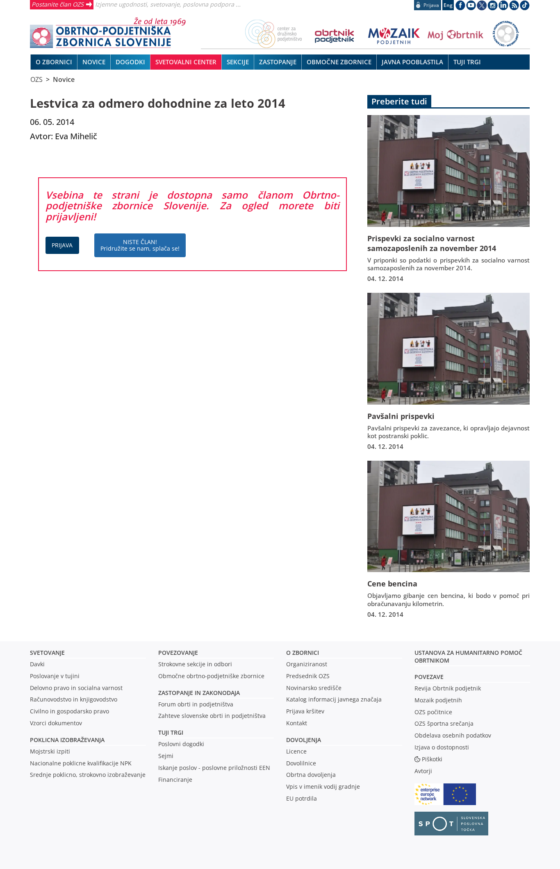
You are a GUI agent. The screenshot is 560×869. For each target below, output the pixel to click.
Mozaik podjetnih (438, 700)
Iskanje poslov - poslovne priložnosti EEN (214, 768)
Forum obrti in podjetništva (195, 704)
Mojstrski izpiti (50, 751)
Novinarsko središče (313, 688)
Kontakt (296, 723)
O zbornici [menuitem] (54, 62)
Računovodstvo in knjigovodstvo (73, 699)
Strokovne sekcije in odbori (195, 664)
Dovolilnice (301, 763)
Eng (448, 5)
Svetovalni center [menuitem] (185, 62)
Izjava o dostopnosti (441, 747)
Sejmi (165, 756)
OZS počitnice (433, 712)
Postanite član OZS (58, 4)
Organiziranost (306, 664)
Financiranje (175, 779)
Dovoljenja (303, 740)
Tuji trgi (170, 732)
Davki (37, 664)
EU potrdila (301, 798)
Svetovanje (47, 652)
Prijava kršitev (305, 711)
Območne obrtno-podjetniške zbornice (211, 676)
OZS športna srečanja (443, 723)
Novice (64, 79)
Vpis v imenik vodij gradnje (323, 786)
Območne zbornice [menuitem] (339, 62)
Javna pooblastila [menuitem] (412, 62)
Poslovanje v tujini (55, 676)
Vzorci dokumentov (56, 723)
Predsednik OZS (308, 676)
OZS (36, 79)
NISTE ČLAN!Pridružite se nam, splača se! (140, 245)
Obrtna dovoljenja (311, 774)
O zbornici (302, 652)
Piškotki (432, 759)
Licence (296, 751)
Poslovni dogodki (181, 744)
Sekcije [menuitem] (238, 62)
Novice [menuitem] (93, 62)
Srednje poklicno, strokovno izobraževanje (88, 774)
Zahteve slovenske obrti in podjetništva (212, 716)
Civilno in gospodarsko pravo (69, 711)
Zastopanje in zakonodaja (199, 693)
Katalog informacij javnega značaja (334, 699)
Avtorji (423, 771)
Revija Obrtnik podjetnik (447, 688)
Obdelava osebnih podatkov (452, 735)
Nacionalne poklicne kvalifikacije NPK (81, 763)
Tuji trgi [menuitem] (467, 62)
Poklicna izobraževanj (65, 740)
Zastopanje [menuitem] (277, 62)
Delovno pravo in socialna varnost (76, 688)
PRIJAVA (62, 245)
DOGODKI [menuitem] (130, 62)
